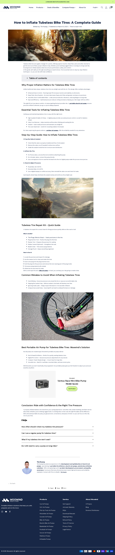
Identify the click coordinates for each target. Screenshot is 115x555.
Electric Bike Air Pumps (47, 523)
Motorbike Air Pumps (46, 513)
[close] (113, 2)
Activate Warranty (68, 507)
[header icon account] (106, 7)
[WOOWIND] (12, 7)
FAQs (64, 510)
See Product (71, 389)
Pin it (64, 488)
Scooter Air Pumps (46, 517)
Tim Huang (63, 472)
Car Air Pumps (44, 504)
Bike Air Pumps (44, 520)
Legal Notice (67, 529)
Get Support (67, 504)
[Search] (102, 7)
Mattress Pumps (45, 536)
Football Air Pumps (46, 529)
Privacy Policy (67, 526)
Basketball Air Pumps (46, 526)
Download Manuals (69, 513)
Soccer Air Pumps (45, 533)
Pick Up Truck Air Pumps (47, 510)
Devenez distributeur (92, 510)
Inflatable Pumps (45, 539)
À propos (89, 504)
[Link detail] (2, 512)
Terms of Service (68, 523)
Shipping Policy (68, 517)
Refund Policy (67, 520)
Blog (87, 507)
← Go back (11, 483)
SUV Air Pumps (45, 507)
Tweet (51, 488)
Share (58, 488)
